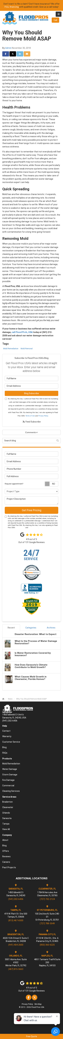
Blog (4, 747)
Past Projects (9, 867)
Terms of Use (30, 416)
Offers (5, 851)
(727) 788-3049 (47, 923)
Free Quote (31, 1036)
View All (6, 829)
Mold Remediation (10, 349)
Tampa (5, 824)
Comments (30, 432)
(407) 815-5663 (15, 969)
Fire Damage (8, 780)
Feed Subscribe (33, 421)
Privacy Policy (43, 416)
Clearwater (7, 807)
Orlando (6, 813)
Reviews (6, 856)
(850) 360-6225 (47, 945)
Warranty (6, 736)
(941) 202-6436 (15, 899)
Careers (6, 862)
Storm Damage (9, 774)
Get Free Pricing (31, 510)
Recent (11, 627)
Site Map (37, 1004)
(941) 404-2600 (15, 945)
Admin (8, 48)
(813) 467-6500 (15, 920)
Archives (51, 627)
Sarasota (6, 818)
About (5, 840)
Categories (30, 627)
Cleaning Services (11, 791)
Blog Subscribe (31, 393)
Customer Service (11, 742)
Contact (6, 731)
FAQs (4, 753)
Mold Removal (27, 349)
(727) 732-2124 (47, 899)
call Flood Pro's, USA (22, 332)
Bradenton (7, 802)
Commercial (8, 785)
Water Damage (9, 769)
